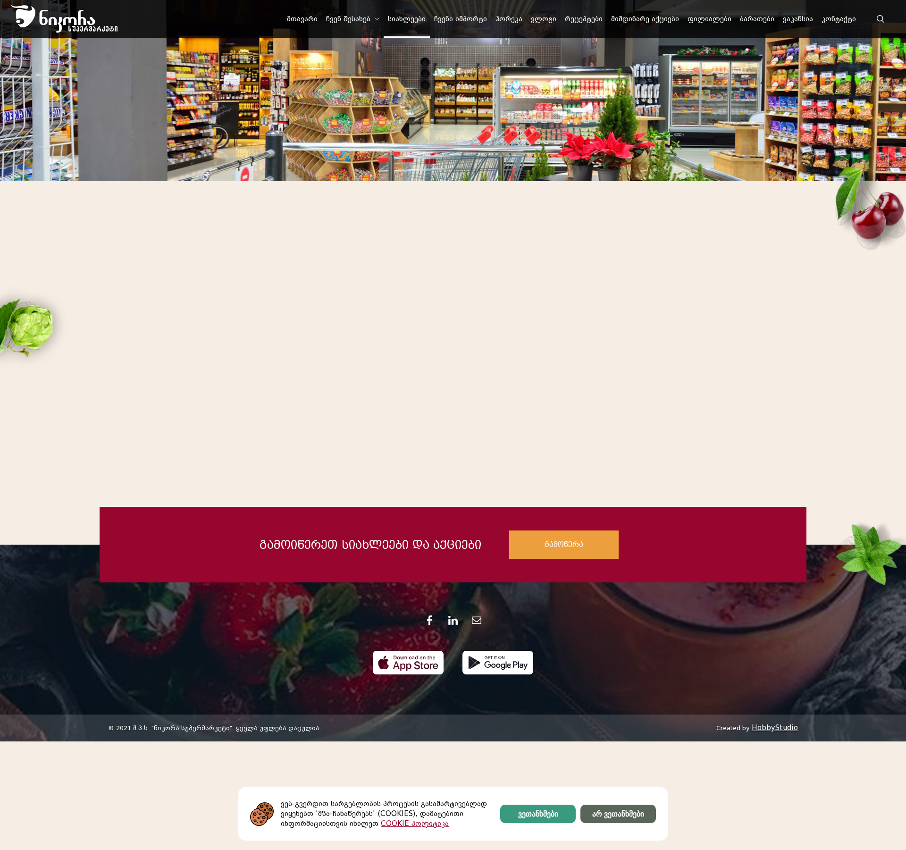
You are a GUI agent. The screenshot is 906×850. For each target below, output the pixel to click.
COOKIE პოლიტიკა (415, 823)
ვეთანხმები (538, 814)
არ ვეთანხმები (618, 814)
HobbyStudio (775, 728)
